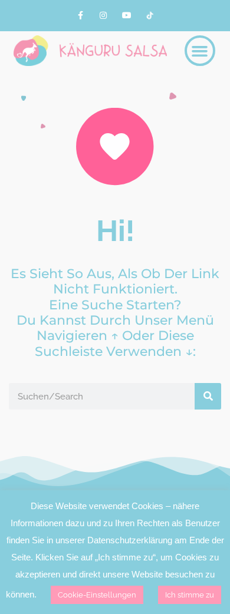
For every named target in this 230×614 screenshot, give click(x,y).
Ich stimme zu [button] (189, 594)
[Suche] (208, 396)
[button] (200, 50)
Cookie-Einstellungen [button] (97, 594)
